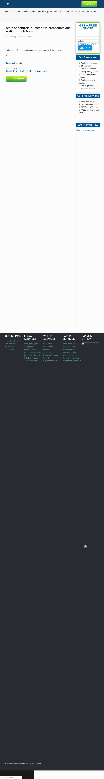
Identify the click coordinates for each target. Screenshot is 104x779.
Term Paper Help (69, 344)
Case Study (47, 344)
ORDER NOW (89, 4)
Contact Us (9, 349)
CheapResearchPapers (71, 358)
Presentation (48, 349)
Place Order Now (11, 341)
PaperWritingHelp (69, 347)
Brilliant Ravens (25, 37)
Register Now (10, 344)
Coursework (48, 347)
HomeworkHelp (69, 349)
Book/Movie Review (32, 355)
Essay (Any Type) (31, 344)
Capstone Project (50, 361)
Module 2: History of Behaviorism (26, 71)
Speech (46, 358)
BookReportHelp (69, 352)
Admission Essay (31, 361)
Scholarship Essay (31, 358)
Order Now (85, 48)
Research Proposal (50, 355)
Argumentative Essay (32, 352)
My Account (9, 347)
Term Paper (47, 352)
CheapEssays (68, 355)
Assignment (29, 347)
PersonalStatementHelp (72, 361)
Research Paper (30, 349)
